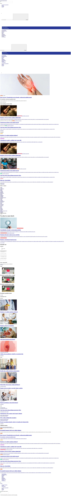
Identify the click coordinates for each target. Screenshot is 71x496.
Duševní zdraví (4, 35)
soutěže (3, 489)
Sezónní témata (4, 30)
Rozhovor (1, 212)
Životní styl (1, 205)
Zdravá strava (2, 193)
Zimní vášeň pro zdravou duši (4, 352)
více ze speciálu (2, 242)
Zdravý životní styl (4, 56)
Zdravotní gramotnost (3, 197)
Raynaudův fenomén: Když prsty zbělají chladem (10, 430)
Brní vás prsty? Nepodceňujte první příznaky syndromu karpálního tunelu (16, 97)
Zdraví (1, 203)
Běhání (1, 190)
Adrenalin (1, 200)
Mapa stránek (3, 486)
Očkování (1, 209)
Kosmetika (1, 196)
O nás (2, 65)
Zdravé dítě (3, 34)
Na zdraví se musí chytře (5, 4)
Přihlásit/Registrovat (6, 28)
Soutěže (3, 6)
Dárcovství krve (2, 201)
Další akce (1, 264)
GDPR (3, 485)
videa (2, 488)
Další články (2, 130)
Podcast (1, 208)
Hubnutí (3, 59)
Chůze (1, 187)
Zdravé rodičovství (5, 27)
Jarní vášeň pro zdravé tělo (17, 120)
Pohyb (3, 32)
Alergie (1, 199)
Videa (2, 5)
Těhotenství (1, 195)
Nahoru (1, 483)
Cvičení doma (2, 188)
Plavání (1, 189)
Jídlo (2, 33)
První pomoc (2, 204)
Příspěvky (1, 211)
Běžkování (1, 192)
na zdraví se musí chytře (5, 487)
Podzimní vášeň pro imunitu (4, 420)
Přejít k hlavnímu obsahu (3, 0)
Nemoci (3, 36)
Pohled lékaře (4, 62)
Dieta (1, 206)
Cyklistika (1, 191)
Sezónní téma (4, 102)
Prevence (3, 31)
